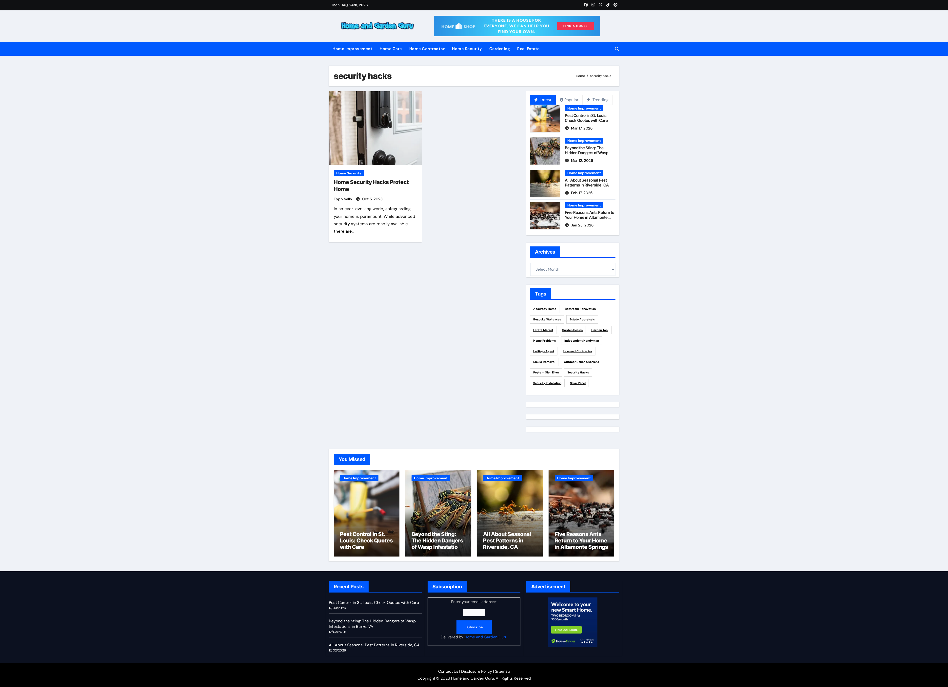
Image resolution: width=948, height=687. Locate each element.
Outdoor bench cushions (581, 362)
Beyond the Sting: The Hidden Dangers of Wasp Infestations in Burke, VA (586, 152)
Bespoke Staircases (547, 319)
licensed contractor (577, 351)
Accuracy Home (544, 309)
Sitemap (502, 671)
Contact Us (448, 671)
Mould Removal (544, 362)
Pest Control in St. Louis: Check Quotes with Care (586, 118)
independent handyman (581, 341)
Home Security (467, 48)
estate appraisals (582, 319)
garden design (572, 330)
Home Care (391, 48)
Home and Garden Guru (485, 637)
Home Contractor (427, 48)
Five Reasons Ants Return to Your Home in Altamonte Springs (589, 217)
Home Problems (544, 341)
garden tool (599, 330)
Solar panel (578, 383)
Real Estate (528, 48)
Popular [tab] (571, 99)
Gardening (499, 48)
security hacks (578, 372)
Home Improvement (352, 48)
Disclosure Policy (476, 671)
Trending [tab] (600, 99)
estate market (543, 330)
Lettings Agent (543, 351)
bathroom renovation (580, 309)
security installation (547, 383)
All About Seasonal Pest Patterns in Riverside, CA (587, 182)
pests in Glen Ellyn (546, 372)
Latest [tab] (545, 99)
